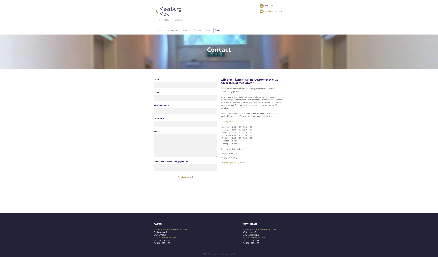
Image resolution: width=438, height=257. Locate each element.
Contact (218, 30)
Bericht (157, 131)
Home (159, 30)
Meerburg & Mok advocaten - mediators (170, 229)
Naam (156, 79)
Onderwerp (159, 118)
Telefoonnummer (161, 105)
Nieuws (208, 30)
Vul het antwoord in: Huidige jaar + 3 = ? (172, 162)
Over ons (186, 30)
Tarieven (197, 30)
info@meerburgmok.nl (274, 11)
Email (156, 92)
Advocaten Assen (172, 30)
